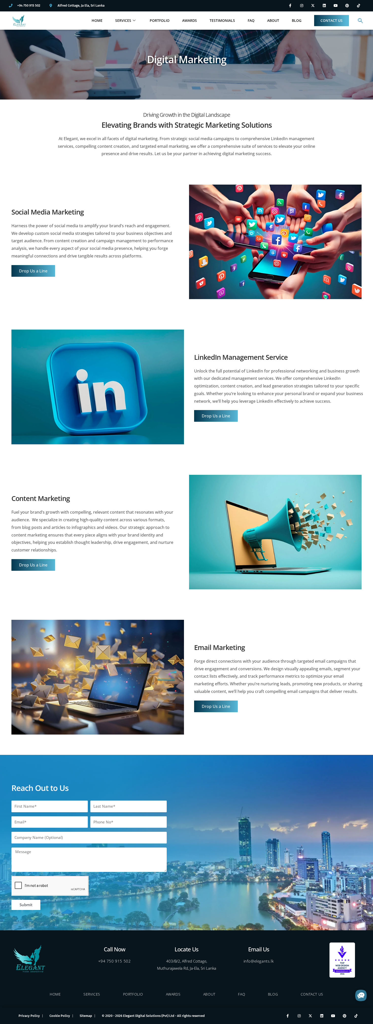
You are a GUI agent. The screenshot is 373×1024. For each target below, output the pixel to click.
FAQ (251, 20)
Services (123, 20)
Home (97, 20)
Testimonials (222, 20)
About (273, 20)
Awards (189, 20)
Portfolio (159, 20)
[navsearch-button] (360, 20)
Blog (296, 20)
